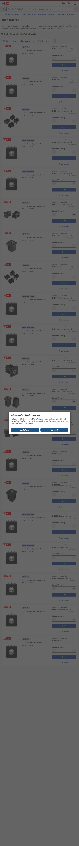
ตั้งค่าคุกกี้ (54, 430)
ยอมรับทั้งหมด (25, 430)
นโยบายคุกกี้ (24, 423)
